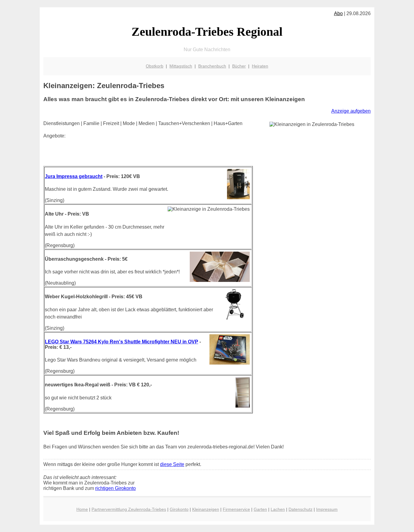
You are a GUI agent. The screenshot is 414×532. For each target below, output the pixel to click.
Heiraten (260, 66)
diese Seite (172, 464)
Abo (338, 13)
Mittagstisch (180, 66)
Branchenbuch (212, 66)
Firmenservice (236, 509)
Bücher (239, 66)
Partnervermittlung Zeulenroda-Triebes (129, 509)
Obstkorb (154, 66)
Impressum (327, 509)
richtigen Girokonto (115, 488)
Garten (260, 509)
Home (82, 509)
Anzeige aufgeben (351, 111)
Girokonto (179, 509)
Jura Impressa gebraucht (73, 176)
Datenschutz (300, 509)
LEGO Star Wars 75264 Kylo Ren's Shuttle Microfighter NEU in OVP (121, 341)
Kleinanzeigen (205, 509)
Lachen (278, 509)
